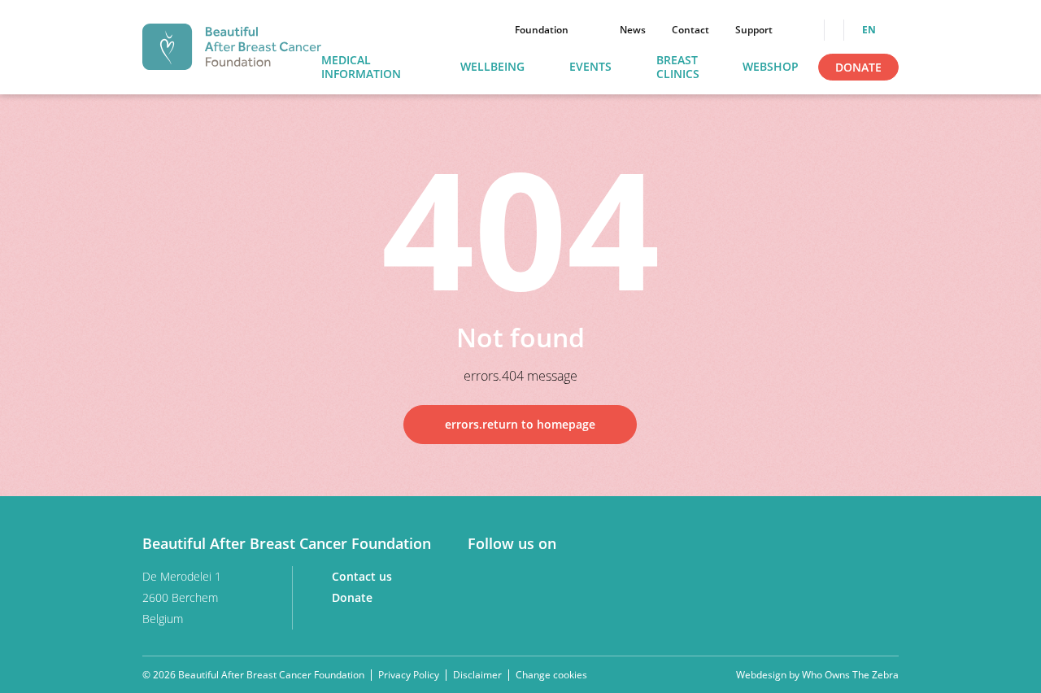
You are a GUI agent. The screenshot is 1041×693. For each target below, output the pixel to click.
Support (754, 30)
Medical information (361, 67)
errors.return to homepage (520, 424)
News (633, 30)
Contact (690, 30)
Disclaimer (477, 675)
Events (590, 67)
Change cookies (551, 675)
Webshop (771, 67)
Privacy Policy (408, 675)
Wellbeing (492, 67)
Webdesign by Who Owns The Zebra (817, 675)
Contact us (363, 576)
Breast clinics (677, 67)
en (870, 30)
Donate (858, 67)
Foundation (541, 30)
